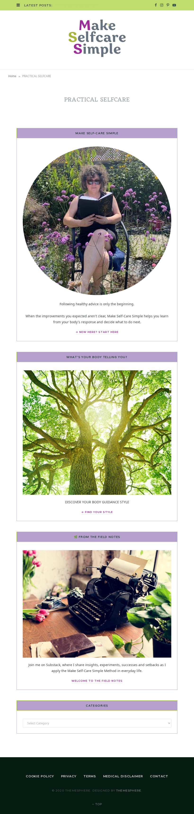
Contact (159, 776)
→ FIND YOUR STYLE (97, 512)
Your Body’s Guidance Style (76, 5)
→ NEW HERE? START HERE (97, 332)
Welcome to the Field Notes (97, 680)
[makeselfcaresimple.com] (97, 40)
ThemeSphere (128, 790)
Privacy (68, 776)
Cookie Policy (40, 776)
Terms (90, 776)
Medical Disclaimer (123, 776)
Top (98, 804)
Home (12, 76)
